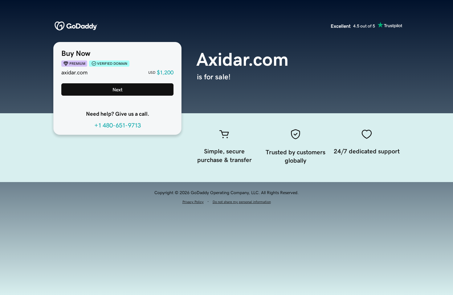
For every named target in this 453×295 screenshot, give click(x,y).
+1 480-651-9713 (117, 125)
